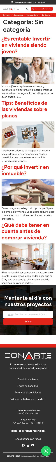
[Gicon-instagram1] (28, 445)
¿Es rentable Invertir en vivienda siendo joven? (26, 45)
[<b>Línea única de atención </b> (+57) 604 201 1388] (12, 2)
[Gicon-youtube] (32, 445)
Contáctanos (18, 15)
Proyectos (6, 15)
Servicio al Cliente (32, 15)
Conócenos (46, 15)
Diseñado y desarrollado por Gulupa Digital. (35, 456)
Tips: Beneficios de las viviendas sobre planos (24, 109)
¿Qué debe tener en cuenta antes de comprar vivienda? (25, 231)
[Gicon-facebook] (23, 445)
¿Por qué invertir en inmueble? (25, 170)
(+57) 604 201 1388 (30, 2)
